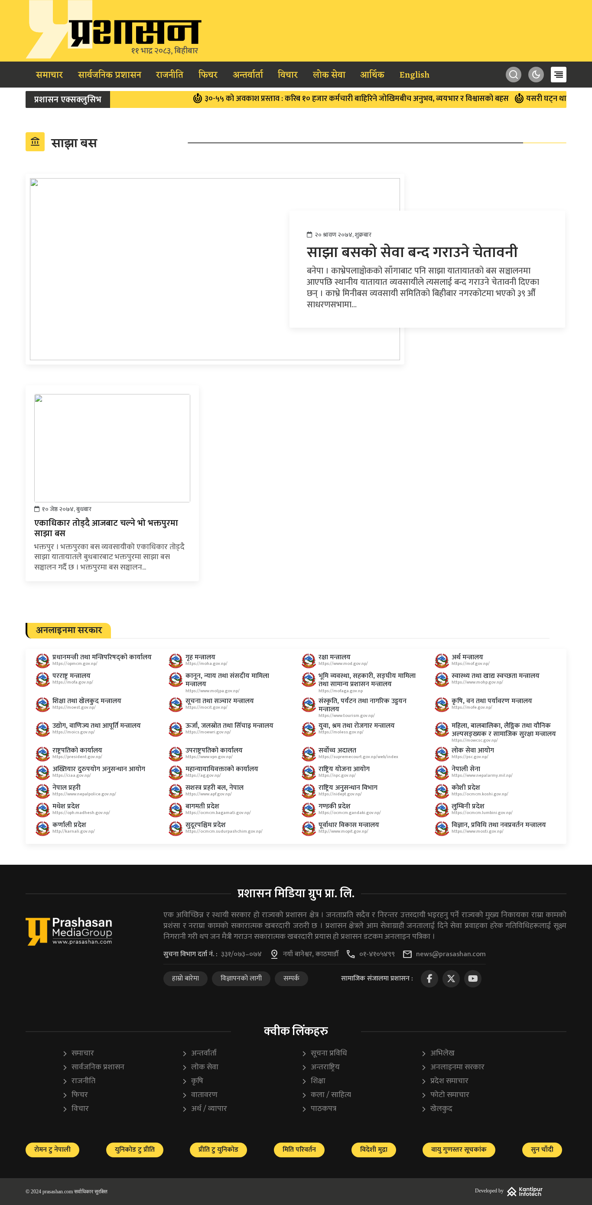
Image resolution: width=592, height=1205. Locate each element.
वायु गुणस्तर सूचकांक (459, 1150)
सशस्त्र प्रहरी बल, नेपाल (214, 788)
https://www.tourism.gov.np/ (347, 715)
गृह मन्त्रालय (200, 657)
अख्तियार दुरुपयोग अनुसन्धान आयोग (98, 769)
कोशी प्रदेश (466, 788)
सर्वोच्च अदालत (337, 750)
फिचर (208, 75)
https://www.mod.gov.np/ (343, 663)
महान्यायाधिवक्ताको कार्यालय (221, 769)
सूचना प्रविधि (324, 1053)
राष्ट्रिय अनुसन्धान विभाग (348, 788)
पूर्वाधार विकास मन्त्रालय (349, 825)
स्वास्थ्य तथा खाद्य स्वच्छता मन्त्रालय (496, 676)
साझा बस (63, 143)
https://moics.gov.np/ (73, 732)
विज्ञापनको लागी (241, 978)
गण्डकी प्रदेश (335, 806)
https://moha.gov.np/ (206, 663)
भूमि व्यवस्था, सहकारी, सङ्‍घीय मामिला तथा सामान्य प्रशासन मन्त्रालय (367, 680)
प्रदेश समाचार (444, 1081)
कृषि (192, 1081)
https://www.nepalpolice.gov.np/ (84, 794)
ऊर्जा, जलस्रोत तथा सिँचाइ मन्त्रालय (229, 726)
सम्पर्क (291, 978)
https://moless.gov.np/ (341, 732)
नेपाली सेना (466, 769)
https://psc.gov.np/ (470, 756)
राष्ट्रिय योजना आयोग (344, 769)
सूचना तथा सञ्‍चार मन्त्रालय (219, 701)
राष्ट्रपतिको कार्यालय (77, 750)
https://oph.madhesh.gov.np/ (81, 812)
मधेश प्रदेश (66, 806)
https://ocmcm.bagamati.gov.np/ (218, 812)
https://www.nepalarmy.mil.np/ (482, 775)
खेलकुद (436, 1109)
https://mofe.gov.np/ (472, 707)
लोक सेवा (329, 75)
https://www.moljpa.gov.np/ (212, 690)
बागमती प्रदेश (202, 806)
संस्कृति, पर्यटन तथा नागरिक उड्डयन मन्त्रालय (363, 705)
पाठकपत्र (318, 1109)
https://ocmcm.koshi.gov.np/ (480, 794)
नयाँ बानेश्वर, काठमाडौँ (310, 954)
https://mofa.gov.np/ (72, 682)
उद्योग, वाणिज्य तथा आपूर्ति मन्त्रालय (96, 726)
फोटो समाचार (445, 1095)
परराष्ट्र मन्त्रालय (71, 676)
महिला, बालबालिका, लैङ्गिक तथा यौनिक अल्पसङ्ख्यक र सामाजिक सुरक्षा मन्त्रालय (504, 730)
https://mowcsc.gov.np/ (475, 740)
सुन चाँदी (542, 1150)
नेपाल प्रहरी (66, 788)
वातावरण (200, 1095)
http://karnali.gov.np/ (73, 831)
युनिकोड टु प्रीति (135, 1150)
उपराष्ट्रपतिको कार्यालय (214, 750)
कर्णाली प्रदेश (69, 825)
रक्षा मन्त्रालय (335, 657)
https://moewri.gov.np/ (208, 732)
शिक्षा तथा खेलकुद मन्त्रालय (86, 701)
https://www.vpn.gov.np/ (209, 756)
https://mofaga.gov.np (341, 690)
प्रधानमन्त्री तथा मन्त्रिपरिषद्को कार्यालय (102, 657)
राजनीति (169, 75)
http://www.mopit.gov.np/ (343, 831)
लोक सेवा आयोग (473, 750)
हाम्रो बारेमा (185, 978)
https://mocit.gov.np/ (206, 707)
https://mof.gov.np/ (471, 663)
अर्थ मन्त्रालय (467, 657)
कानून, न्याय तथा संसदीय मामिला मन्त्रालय (227, 680)
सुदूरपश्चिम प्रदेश (205, 825)
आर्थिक (372, 75)
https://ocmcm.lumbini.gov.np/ (482, 812)
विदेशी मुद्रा (373, 1150)
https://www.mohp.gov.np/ (477, 682)
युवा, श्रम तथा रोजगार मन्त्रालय (357, 726)
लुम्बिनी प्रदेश (468, 806)
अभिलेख (438, 1053)
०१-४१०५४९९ (377, 954)
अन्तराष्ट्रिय (320, 1067)
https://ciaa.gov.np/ (71, 775)
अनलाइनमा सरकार (453, 1067)
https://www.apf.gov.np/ (208, 794)
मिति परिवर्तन (299, 1150)
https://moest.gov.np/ (74, 707)
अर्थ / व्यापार (204, 1109)
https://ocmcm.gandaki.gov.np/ (350, 812)
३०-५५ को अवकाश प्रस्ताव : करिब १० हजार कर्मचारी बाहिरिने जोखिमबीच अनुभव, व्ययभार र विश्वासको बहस (341, 98)
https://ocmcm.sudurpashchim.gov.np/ (224, 831)
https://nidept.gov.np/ (340, 794)
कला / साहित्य (326, 1095)
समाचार (49, 75)
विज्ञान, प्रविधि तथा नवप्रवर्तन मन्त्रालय (499, 825)
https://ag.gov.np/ (203, 775)
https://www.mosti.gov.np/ (478, 831)
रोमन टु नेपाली (52, 1150)
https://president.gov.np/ (77, 756)
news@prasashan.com (451, 954)
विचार (288, 75)
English (414, 75)
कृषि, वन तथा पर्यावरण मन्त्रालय (492, 701)
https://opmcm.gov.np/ (75, 663)
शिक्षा (313, 1081)
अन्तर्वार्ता (248, 75)
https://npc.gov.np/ (337, 775)
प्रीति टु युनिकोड (218, 1150)
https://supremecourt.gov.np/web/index (358, 756)
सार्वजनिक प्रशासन (109, 75)
